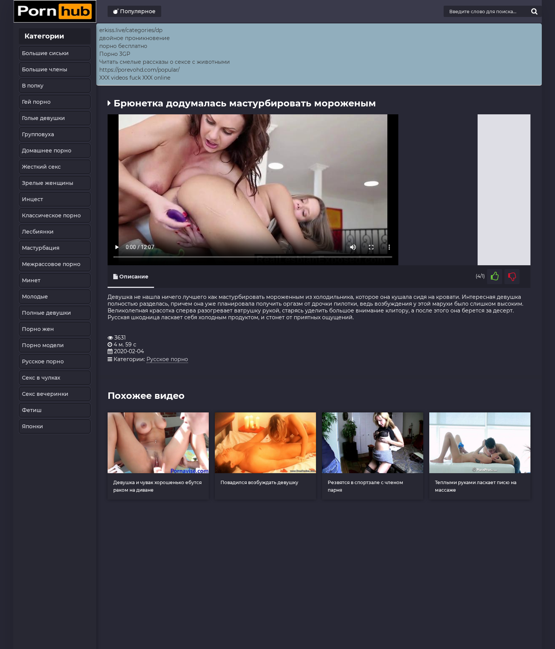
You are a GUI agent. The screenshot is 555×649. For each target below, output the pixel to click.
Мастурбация (41, 248)
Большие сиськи (45, 53)
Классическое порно (51, 215)
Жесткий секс (41, 166)
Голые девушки (43, 118)
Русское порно (43, 361)
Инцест (32, 199)
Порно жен (38, 329)
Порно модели (43, 345)
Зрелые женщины (47, 183)
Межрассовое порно (51, 264)
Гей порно (36, 101)
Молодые (35, 296)
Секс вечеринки (45, 394)
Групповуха (38, 134)
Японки (32, 426)
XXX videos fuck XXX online (134, 77)
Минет (31, 280)
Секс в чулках (41, 377)
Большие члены (44, 69)
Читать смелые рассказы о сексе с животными (164, 61)
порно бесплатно (123, 46)
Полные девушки (46, 312)
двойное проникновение (134, 38)
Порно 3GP (114, 54)
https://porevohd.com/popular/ (139, 69)
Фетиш (32, 410)
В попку (32, 85)
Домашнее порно (46, 150)
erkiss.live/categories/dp (130, 30)
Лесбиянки (38, 231)
